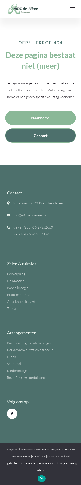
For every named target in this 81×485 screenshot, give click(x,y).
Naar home (40, 117)
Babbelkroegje (17, 288)
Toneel (12, 308)
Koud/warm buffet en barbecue (30, 350)
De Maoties (15, 281)
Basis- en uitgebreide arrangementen (34, 343)
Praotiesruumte (18, 294)
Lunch (11, 357)
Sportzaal (14, 364)
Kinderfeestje (17, 370)
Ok (42, 478)
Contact (41, 135)
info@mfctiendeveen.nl (30, 215)
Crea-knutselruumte (22, 301)
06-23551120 (39, 234)
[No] (75, 464)
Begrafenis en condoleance (26, 377)
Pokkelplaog (16, 274)
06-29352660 (42, 227)
